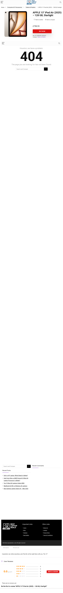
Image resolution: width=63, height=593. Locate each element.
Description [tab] (6, 547)
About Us (45, 528)
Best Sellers (26, 535)
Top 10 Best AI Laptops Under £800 (14, 483)
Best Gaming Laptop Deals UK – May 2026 (16, 488)
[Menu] (2, 2)
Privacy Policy (46, 532)
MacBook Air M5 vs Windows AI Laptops (15, 486)
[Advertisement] (31, 506)
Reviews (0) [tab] (16, 547)
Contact (45, 530)
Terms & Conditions (48, 535)
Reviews (25, 532)
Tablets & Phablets (30, 7)
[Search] (60, 2)
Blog (24, 530)
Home (2, 7)
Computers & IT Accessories (14, 7)
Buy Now (42, 31)
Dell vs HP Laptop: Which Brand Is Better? (16, 475)
